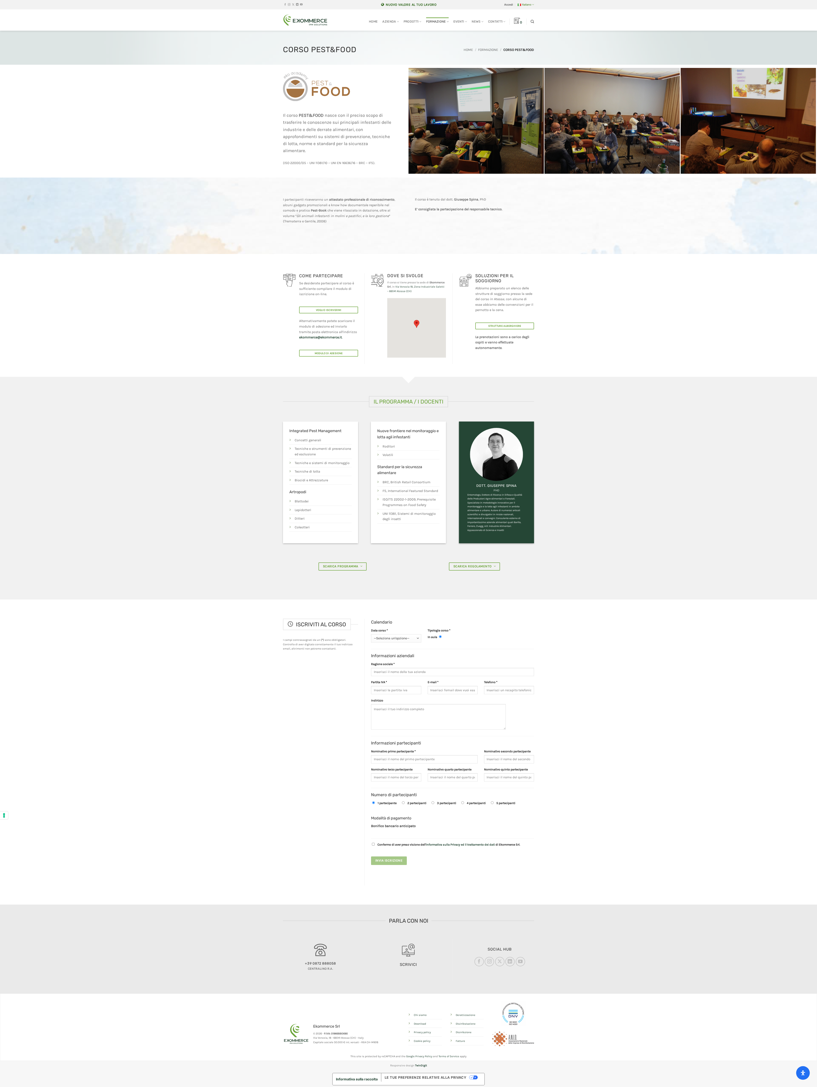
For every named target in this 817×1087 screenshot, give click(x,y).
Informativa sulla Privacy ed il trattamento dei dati (460, 844)
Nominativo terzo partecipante (392, 769)
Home (373, 21)
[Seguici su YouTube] (301, 4)
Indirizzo (377, 700)
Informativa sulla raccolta (357, 1079)
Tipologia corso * (439, 630)
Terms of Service (448, 1056)
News (476, 21)
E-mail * (433, 682)
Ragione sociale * (383, 664)
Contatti (495, 21)
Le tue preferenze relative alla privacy (426, 1077)
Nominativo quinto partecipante (506, 769)
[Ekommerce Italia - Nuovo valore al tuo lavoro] (305, 20)
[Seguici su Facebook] (285, 4)
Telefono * (490, 682)
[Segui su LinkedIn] (297, 4)
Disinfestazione (466, 1023)
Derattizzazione (465, 1015)
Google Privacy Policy (419, 1056)
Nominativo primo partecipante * (393, 751)
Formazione (436, 21)
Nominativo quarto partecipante (449, 769)
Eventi (458, 21)
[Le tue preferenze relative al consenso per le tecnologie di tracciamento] (4, 815)
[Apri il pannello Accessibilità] (803, 1073)
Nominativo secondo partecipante (507, 751)
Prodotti (411, 21)
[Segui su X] (293, 4)
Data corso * (379, 630)
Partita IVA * (379, 682)
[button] (508, 4)
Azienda (389, 21)
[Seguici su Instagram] (289, 4)
